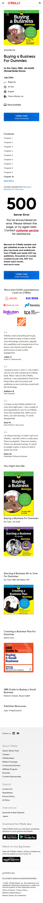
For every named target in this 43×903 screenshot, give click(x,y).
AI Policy (6, 800)
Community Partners (11, 765)
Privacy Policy (8, 796)
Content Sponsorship (11, 776)
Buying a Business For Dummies (17, 188)
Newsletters (7, 792)
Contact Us (7, 789)
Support (6, 784)
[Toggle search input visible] (40, 3)
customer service (27, 230)
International (9, 807)
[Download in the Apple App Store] (10, 839)
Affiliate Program (10, 769)
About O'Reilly (9, 745)
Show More (9, 181)
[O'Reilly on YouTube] (18, 733)
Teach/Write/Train (10, 750)
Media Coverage (9, 762)
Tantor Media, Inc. (16, 96)
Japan (5, 816)
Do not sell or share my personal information (19, 878)
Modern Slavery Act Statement (14, 895)
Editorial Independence (11, 893)
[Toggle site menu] (3, 3)
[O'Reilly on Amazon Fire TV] (11, 861)
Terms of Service (8, 890)
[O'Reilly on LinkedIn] (13, 733)
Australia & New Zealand (13, 812)
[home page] (14, 3)
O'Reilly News (8, 758)
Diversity (6, 773)
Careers (5, 754)
